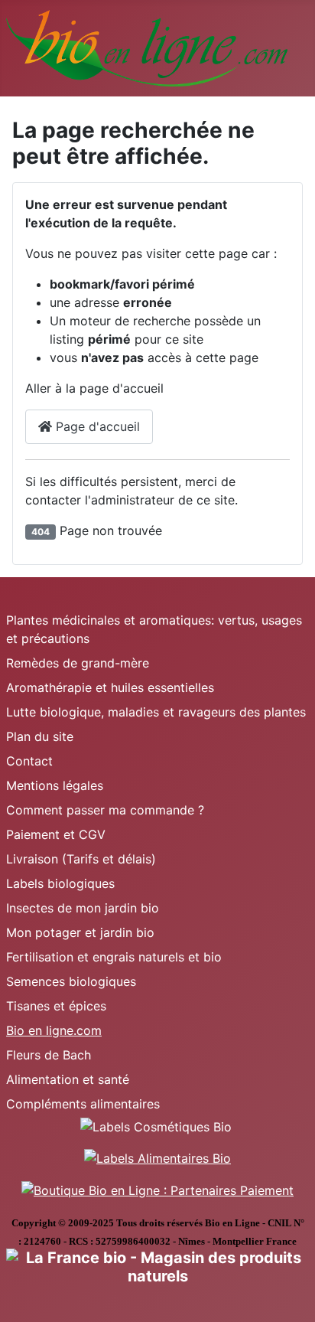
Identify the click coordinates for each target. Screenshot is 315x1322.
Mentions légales (54, 785)
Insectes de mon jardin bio (82, 908)
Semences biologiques (71, 981)
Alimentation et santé (67, 1079)
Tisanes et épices (56, 1006)
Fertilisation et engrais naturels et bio (114, 957)
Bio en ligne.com (54, 1030)
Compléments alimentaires (83, 1103)
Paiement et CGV (56, 834)
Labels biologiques (60, 883)
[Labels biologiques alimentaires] (157, 1157)
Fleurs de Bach (48, 1054)
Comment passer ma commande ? (105, 810)
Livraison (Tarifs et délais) (81, 859)
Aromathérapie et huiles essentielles (110, 687)
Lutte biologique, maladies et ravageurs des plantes (156, 712)
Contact (29, 761)
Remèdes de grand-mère (77, 663)
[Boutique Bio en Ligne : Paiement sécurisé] (157, 1188)
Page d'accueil (96, 426)
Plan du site (39, 736)
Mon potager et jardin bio (80, 932)
